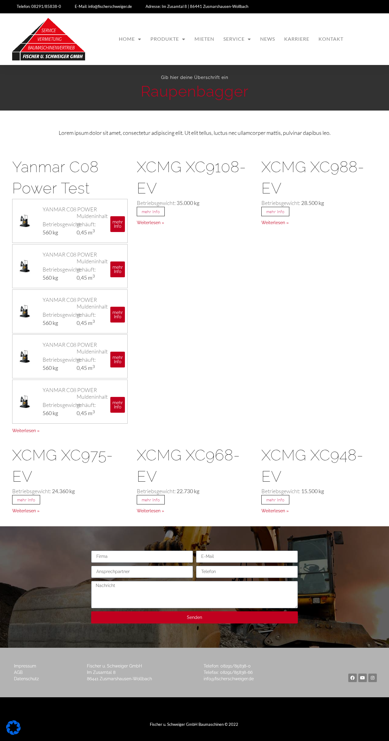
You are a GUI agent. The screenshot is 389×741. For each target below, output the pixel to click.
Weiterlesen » (26, 430)
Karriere (296, 39)
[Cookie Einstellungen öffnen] (13, 733)
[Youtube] (362, 678)
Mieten (204, 39)
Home (127, 39)
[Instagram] (372, 678)
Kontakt (330, 39)
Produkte (164, 39)
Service (234, 39)
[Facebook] (352, 678)
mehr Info (151, 211)
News (267, 39)
